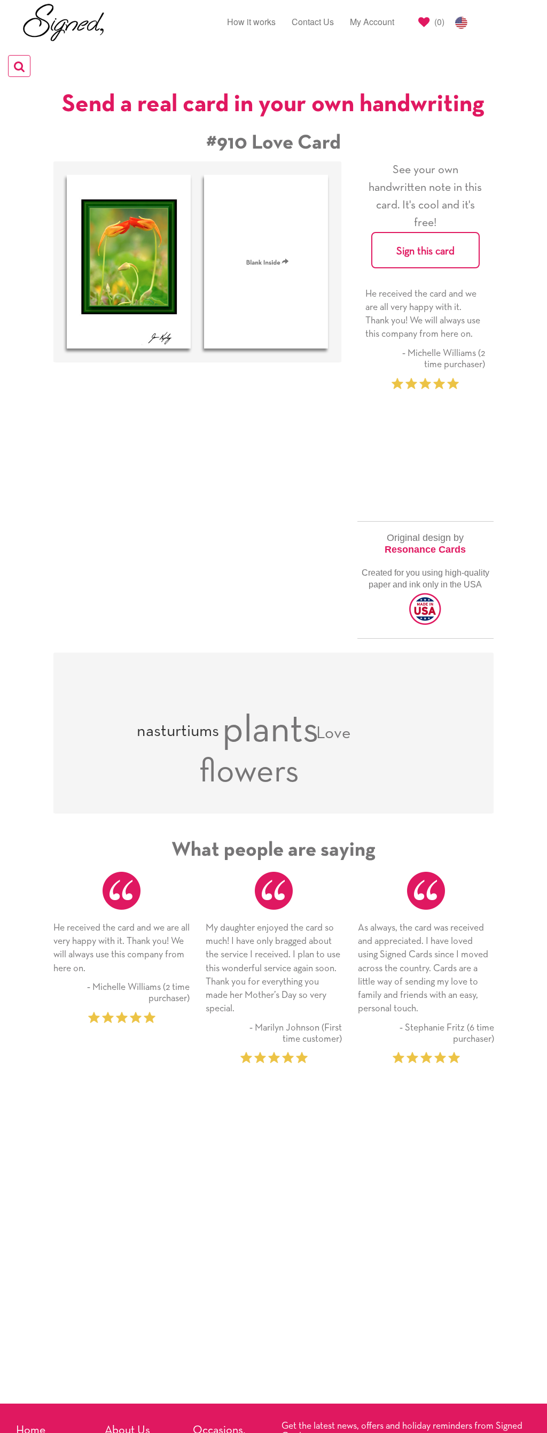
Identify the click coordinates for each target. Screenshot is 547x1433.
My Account (372, 22)
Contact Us (313, 22)
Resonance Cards (425, 549)
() (438, 22)
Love (333, 733)
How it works (251, 22)
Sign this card (425, 251)
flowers (249, 772)
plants (270, 730)
